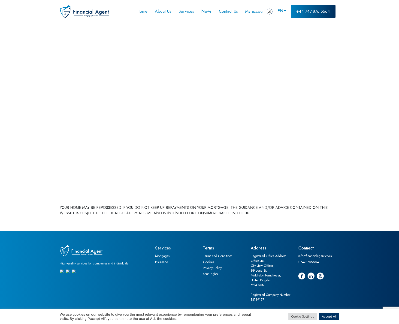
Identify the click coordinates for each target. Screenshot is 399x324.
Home (142, 11)
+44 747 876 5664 (313, 11)
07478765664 (308, 262)
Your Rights (210, 274)
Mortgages (162, 256)
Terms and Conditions (217, 256)
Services (186, 11)
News (206, 11)
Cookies (208, 262)
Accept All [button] (329, 316)
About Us (163, 11)
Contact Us (228, 11)
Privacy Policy (212, 268)
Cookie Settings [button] (302, 316)
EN (280, 11)
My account (255, 11)
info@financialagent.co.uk (315, 256)
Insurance (161, 262)
